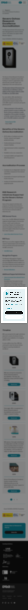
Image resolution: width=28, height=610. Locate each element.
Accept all (14, 313)
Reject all (14, 317)
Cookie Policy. (10, 308)
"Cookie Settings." (15, 304)
